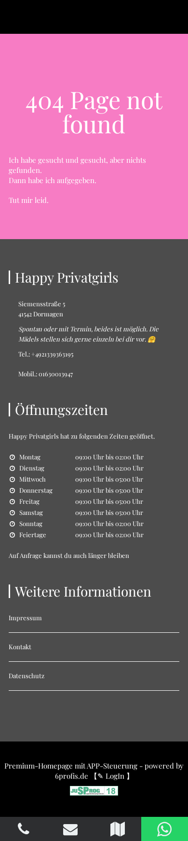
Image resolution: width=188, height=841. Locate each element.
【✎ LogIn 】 (112, 776)
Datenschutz (26, 675)
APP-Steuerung (112, 765)
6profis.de (71, 776)
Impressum (25, 617)
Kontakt (20, 646)
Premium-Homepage (38, 765)
